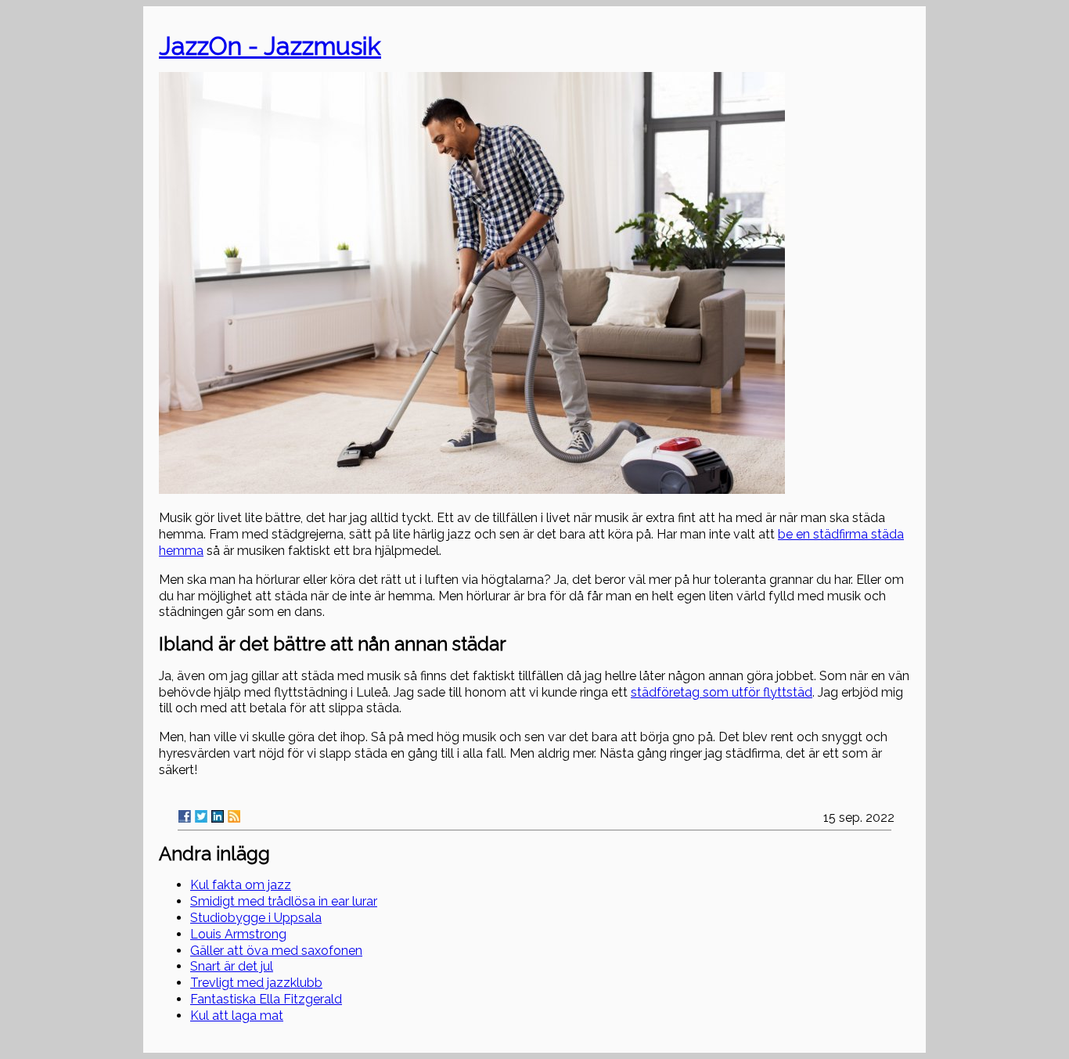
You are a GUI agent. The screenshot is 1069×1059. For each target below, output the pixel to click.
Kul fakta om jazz (240, 884)
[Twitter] (201, 816)
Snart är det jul (231, 966)
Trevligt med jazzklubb (256, 982)
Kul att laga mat (236, 1015)
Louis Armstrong (238, 934)
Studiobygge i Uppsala (256, 917)
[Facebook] (184, 816)
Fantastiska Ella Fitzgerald (266, 999)
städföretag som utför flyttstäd (721, 692)
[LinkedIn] (217, 816)
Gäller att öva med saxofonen (276, 950)
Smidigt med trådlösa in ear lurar (283, 901)
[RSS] (234, 816)
